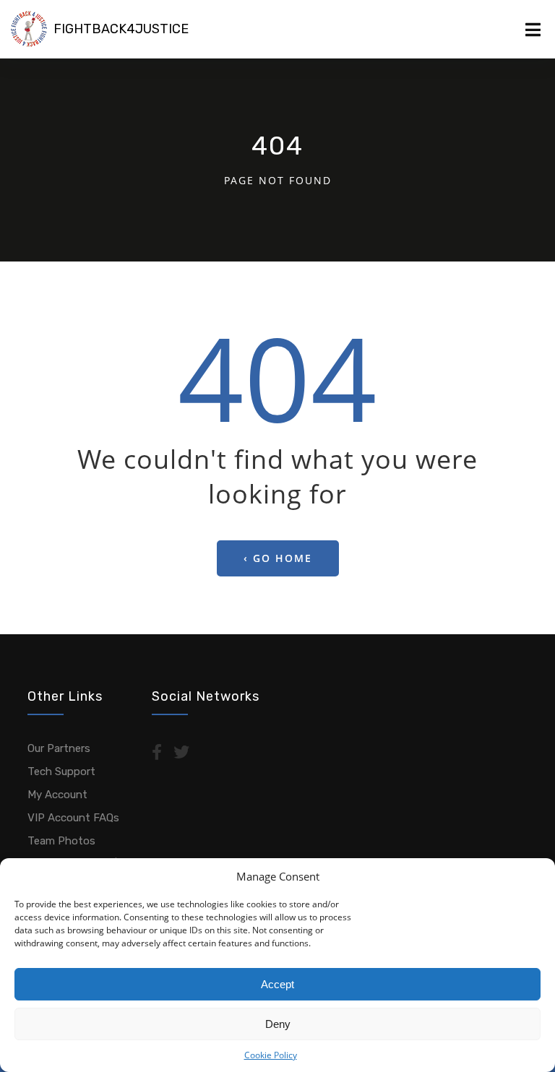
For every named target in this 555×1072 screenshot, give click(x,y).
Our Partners (58, 748)
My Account (57, 794)
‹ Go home (278, 558)
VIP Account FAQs (73, 817)
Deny (278, 1024)
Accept (277, 984)
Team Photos (61, 840)
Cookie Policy (270, 1055)
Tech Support (61, 771)
